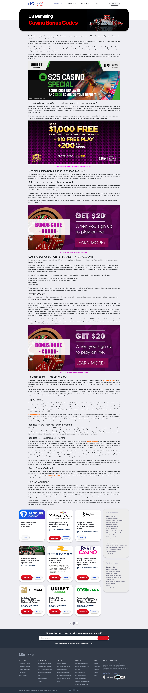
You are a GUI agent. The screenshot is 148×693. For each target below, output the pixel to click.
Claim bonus (54, 538)
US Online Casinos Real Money (113, 577)
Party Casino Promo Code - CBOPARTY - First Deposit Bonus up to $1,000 (86, 561)
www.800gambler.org (108, 668)
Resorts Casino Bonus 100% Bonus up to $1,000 (30, 560)
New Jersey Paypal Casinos (113, 571)
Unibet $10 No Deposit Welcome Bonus (57, 600)
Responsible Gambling (24, 663)
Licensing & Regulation (24, 666)
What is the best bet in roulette (45, 669)
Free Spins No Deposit (111, 528)
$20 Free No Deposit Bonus (112, 543)
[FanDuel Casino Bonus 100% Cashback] (32, 514)
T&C (92, 643)
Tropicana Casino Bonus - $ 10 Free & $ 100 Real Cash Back (87, 600)
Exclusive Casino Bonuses (81, 663)
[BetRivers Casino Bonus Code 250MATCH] (60, 550)
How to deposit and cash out (44, 663)
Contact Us (96, 669)
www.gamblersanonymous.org (114, 670)
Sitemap (40, 681)
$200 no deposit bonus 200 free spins (115, 547)
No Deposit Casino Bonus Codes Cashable (116, 545)
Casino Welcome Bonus (111, 541)
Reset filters (110, 553)
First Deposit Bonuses (111, 524)
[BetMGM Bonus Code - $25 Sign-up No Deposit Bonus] (32, 590)
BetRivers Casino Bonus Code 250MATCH (57, 560)
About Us (96, 663)
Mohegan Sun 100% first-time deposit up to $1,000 (58, 524)
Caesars (108, 585)
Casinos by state (110, 579)
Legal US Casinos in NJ (111, 569)
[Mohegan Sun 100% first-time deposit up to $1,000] (60, 514)
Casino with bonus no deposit (44, 666)
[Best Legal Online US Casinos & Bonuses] (35, 4)
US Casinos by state (42, 678)
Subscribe (114, 3)
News (97, 4)
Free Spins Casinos (110, 583)
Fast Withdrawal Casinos (112, 518)
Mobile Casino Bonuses (80, 678)
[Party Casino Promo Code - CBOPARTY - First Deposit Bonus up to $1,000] (88, 550)
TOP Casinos (72, 4)
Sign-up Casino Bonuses (112, 539)
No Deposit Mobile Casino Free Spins (115, 530)
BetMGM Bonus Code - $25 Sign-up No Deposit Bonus (30, 600)
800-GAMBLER (23, 675)
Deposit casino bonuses (112, 526)
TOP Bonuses (58, 4)
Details (25, 537)
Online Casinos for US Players (113, 575)
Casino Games (85, 4)
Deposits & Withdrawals (24, 669)
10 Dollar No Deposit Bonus (81, 684)
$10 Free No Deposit (111, 551)
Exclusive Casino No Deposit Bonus (114, 520)
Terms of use (97, 666)
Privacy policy (22, 672)
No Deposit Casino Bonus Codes (114, 532)
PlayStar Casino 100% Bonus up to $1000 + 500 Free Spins (85, 525)
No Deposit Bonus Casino (112, 522)
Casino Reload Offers (111, 534)
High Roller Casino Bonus (112, 537)
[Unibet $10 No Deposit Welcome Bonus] (60, 590)
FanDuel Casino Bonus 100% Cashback (28, 524)
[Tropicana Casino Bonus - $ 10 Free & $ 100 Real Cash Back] (88, 590)
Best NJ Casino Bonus (111, 573)
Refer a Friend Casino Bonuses (113, 549)
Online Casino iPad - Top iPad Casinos (115, 581)
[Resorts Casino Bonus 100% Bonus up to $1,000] (32, 550)
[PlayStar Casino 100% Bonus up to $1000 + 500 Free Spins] (88, 514)
